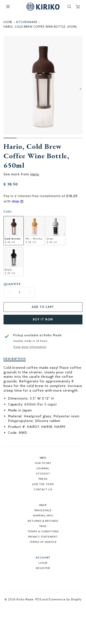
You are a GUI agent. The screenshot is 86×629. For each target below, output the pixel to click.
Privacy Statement (43, 536)
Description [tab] (15, 359)
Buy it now (43, 319)
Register (43, 568)
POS (38, 599)
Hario (34, 174)
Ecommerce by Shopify (65, 599)
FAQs (43, 526)
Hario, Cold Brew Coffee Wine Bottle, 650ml (40, 26)
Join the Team (43, 484)
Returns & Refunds (43, 520)
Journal (43, 468)
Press (43, 478)
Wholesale (43, 510)
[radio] (14, 230)
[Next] (80, 89)
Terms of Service (42, 542)
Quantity (12, 284)
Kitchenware (26, 22)
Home (8, 22)
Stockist (43, 473)
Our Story (43, 463)
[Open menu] (8, 6)
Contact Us (43, 489)
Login (43, 562)
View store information (29, 347)
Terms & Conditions (43, 531)
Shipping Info (43, 515)
